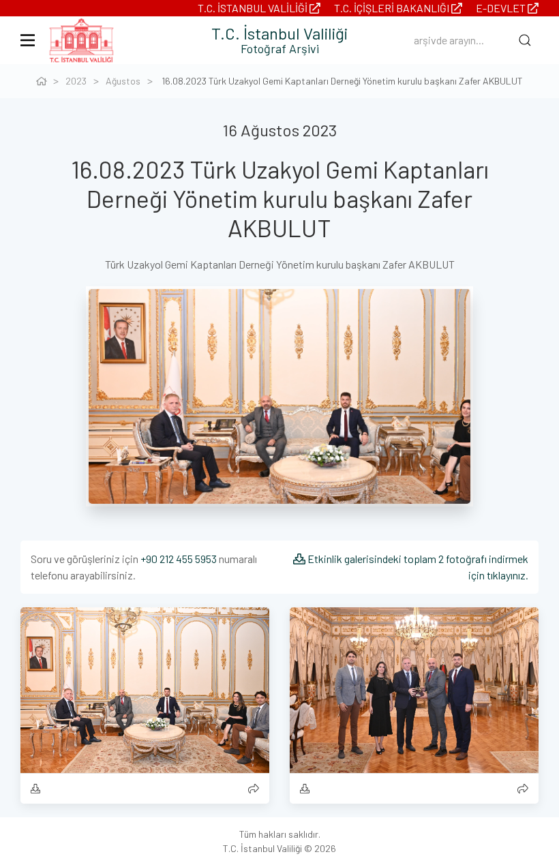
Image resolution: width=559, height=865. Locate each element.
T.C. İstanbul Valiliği (253, 7)
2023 (76, 81)
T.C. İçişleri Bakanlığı (392, 7)
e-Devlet (502, 7)
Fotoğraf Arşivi (280, 48)
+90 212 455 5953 (178, 558)
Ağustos (123, 81)
